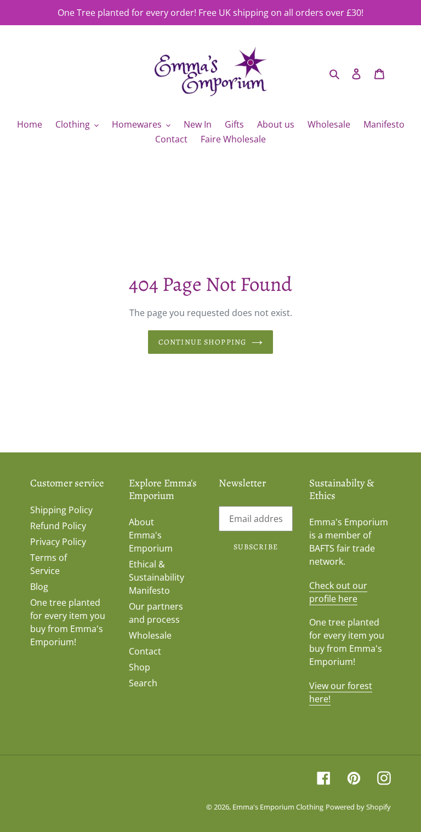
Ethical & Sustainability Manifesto (156, 577)
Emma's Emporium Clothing (277, 807)
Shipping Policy (61, 510)
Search (143, 683)
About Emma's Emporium (151, 535)
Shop (139, 667)
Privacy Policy (58, 542)
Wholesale (150, 635)
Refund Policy (58, 526)
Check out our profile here (338, 592)
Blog (39, 587)
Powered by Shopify (358, 807)
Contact (145, 651)
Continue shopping (202, 342)
